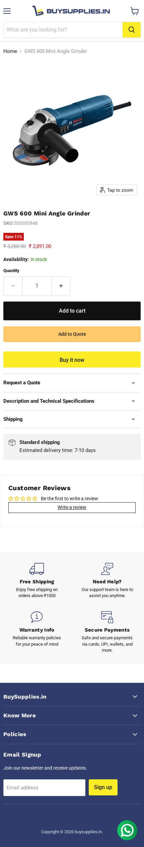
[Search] (132, 30)
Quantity (11, 270)
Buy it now (72, 360)
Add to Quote (72, 334)
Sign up (103, 787)
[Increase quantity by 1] (61, 285)
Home (10, 51)
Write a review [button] (72, 507)
